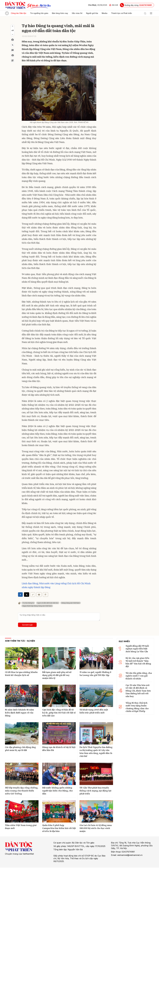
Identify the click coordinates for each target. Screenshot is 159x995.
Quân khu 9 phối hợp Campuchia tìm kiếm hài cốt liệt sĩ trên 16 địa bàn (59, 828)
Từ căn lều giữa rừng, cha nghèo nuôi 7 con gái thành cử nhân (139, 676)
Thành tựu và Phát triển (121, 13)
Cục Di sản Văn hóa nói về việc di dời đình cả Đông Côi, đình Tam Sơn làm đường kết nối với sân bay (138, 691)
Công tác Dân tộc (18, 13)
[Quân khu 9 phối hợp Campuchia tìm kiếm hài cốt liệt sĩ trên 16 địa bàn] (59, 811)
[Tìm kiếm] (145, 13)
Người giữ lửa (92, 13)
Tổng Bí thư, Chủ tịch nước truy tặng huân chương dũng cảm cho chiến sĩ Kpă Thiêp (137, 707)
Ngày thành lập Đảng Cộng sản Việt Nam (37, 606)
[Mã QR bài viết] (13, 61)
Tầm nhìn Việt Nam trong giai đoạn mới (21, 826)
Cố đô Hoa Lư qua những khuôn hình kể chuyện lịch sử (21, 673)
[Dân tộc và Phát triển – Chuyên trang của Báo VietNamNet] (15, 5)
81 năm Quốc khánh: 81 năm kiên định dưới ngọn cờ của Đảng (19, 712)
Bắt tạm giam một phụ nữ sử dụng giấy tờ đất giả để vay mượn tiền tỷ (56, 675)
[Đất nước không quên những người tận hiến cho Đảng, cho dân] (59, 774)
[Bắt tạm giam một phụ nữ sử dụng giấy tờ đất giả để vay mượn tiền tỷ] (59, 658)
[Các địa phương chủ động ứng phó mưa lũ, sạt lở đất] (22, 733)
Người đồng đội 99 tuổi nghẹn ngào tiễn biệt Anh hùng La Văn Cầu (137, 649)
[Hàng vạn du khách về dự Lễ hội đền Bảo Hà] (59, 733)
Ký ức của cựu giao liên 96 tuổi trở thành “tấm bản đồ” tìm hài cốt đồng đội (138, 662)
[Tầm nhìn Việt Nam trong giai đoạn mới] (22, 811)
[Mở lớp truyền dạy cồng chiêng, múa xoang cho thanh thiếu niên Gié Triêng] (22, 774)
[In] (39, 594)
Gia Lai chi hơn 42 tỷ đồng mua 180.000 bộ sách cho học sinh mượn (96, 828)
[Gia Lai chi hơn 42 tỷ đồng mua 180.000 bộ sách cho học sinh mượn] (96, 811)
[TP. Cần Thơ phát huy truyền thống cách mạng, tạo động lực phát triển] (96, 774)
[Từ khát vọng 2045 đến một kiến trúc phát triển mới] (96, 696)
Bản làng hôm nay (60, 13)
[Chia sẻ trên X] (13, 45)
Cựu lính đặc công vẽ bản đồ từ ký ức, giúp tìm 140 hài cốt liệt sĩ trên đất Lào (59, 712)
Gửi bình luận (27, 625)
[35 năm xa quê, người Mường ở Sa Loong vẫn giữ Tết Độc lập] (96, 658)
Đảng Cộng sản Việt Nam (71, 603)
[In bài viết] (13, 55)
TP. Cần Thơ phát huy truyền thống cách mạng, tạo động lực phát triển (96, 790)
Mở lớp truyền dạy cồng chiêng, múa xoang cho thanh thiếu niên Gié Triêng (21, 790)
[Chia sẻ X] (26, 594)
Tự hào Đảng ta (28, 603)
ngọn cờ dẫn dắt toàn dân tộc (47, 603)
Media (104, 13)
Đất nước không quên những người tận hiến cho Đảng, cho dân (57, 790)
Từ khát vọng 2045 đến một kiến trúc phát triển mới (94, 711)
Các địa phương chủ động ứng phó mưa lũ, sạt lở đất (20, 748)
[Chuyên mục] (151, 13)
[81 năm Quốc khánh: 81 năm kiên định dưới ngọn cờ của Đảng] (22, 696)
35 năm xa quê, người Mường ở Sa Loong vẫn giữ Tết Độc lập (95, 673)
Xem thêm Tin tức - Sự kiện (20, 641)
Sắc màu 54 (77, 13)
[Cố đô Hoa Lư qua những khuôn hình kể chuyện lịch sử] (22, 658)
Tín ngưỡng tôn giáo (39, 13)
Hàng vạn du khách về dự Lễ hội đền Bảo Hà (58, 748)
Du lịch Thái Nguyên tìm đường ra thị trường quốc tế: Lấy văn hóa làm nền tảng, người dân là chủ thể (96, 751)
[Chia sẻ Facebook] (13, 40)
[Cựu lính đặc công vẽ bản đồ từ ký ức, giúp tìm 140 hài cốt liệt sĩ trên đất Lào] (59, 696)
